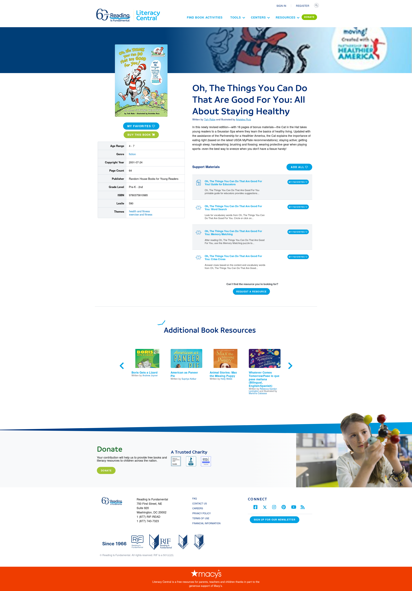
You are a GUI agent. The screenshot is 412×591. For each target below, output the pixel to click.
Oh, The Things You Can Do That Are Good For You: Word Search (233, 207)
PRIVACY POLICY (201, 513)
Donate (106, 470)
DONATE (309, 17)
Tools (235, 17)
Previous (121, 366)
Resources (285, 17)
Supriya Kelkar (189, 378)
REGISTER (302, 5)
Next (290, 366)
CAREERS (197, 508)
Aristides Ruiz (243, 119)
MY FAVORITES (139, 126)
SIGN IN (281, 5)
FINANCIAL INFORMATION (206, 523)
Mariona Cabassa (258, 393)
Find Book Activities (205, 17)
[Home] (115, 10)
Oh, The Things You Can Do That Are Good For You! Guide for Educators (233, 182)
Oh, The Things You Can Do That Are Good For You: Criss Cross (233, 257)
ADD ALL (298, 167)
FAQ (194, 498)
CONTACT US (200, 503)
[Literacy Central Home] (148, 10)
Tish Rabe (209, 119)
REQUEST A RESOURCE (251, 291)
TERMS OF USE (202, 518)
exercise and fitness (140, 214)
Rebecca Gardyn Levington (263, 390)
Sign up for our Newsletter (274, 519)
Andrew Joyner (150, 375)
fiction (132, 154)
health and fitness (139, 211)
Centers (258, 17)
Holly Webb (226, 378)
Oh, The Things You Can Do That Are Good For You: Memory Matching (233, 232)
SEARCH (316, 5)
